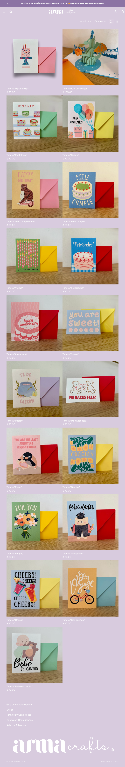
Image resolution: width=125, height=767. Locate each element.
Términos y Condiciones (19, 714)
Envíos (10, 709)
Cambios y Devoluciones (20, 720)
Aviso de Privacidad (17, 725)
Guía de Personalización (19, 704)
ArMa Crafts (19, 761)
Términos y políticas (109, 761)
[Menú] (3, 12)
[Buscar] (10, 11)
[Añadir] (57, 80)
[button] (100, 21)
